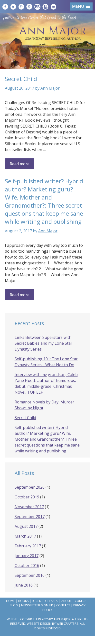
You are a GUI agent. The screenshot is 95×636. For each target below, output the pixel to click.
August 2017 (26, 526)
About (66, 601)
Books (23, 601)
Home (10, 601)
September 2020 (30, 487)
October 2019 (27, 497)
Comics (80, 601)
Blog (14, 605)
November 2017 (29, 506)
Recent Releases (45, 601)
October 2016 (27, 565)
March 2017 (25, 536)
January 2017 (26, 555)
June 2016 (24, 585)
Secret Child (21, 79)
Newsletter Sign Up (37, 605)
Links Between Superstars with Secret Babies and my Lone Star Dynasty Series (43, 343)
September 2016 (30, 575)
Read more (19, 163)
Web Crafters (67, 623)
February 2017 (28, 546)
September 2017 (30, 516)
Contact (63, 605)
